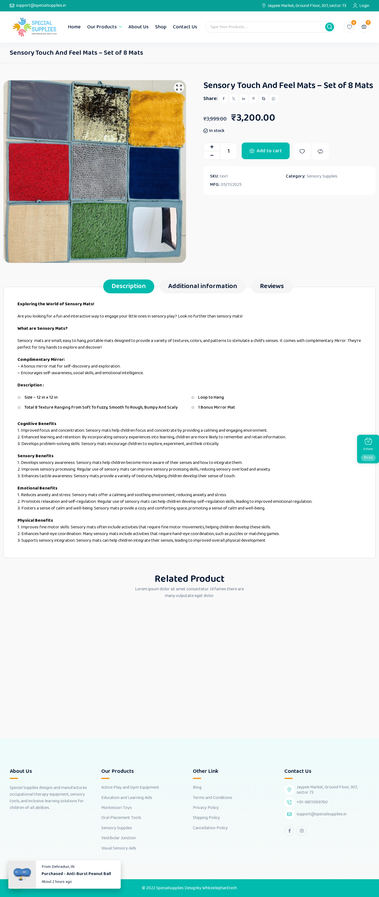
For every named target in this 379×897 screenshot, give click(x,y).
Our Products (102, 27)
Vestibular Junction (118, 838)
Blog (197, 787)
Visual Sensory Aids (118, 848)
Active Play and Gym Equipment (130, 787)
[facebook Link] (289, 831)
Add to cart (269, 151)
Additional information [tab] (202, 286)
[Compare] (320, 151)
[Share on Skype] (263, 98)
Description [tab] (129, 286)
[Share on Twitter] (233, 98)
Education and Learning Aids (126, 798)
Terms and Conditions (212, 798)
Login (364, 6)
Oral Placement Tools (121, 818)
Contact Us (185, 27)
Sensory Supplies (322, 176)
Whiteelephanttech (219, 887)
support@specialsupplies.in (41, 5)
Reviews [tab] (272, 286)
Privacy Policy (206, 808)
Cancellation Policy (210, 828)
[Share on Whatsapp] (273, 98)
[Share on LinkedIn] (243, 98)
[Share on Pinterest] (253, 98)
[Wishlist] (302, 151)
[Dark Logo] (35, 27)
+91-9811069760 (312, 802)
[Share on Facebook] (224, 98)
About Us (138, 27)
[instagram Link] (302, 831)
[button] (329, 27)
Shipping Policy (206, 818)
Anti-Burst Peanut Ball (89, 873)
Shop (160, 27)
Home (74, 27)
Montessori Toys (116, 808)
